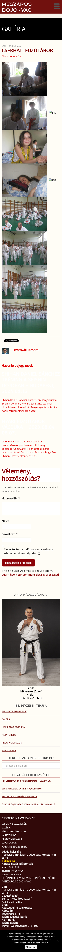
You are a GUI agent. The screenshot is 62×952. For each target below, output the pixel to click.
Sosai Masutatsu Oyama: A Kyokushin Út (22, 788)
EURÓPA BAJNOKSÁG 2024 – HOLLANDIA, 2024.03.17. (28, 804)
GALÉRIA (6, 719)
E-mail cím (9, 534)
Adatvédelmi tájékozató (17, 907)
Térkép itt (8, 860)
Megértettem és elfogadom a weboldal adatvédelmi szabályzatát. (29, 551)
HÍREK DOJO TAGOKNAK (14, 727)
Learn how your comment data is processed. (30, 574)
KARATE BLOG (9, 734)
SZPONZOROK (9, 750)
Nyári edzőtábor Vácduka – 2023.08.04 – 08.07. (30, 427)
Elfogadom (31, 947)
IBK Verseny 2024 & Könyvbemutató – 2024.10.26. (26, 780)
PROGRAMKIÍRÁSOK (12, 742)
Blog (5, 904)
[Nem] (58, 941)
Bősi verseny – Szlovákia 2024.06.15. (19, 796)
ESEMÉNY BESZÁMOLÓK (14, 711)
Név (5, 521)
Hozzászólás (11, 498)
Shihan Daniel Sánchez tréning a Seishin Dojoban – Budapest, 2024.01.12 (31, 382)
